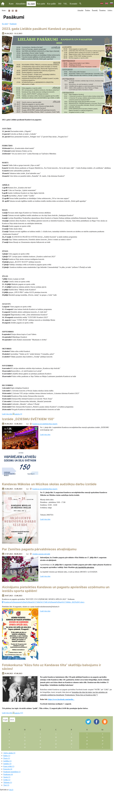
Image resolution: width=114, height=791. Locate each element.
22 (24, 744)
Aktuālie (80, 10)
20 (102, 740)
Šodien (87, 10)
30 (40, 747)
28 (9, 747)
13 (102, 737)
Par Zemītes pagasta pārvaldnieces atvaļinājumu (39, 549)
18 (71, 740)
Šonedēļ (95, 10)
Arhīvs (109, 10)
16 (40, 740)
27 (102, 744)
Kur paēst (41, 3)
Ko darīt (31, 3)
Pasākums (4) (8, 774)
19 (87, 740)
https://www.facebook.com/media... (61, 699)
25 (71, 744)
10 (56, 737)
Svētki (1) (6, 780)
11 (71, 737)
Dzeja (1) (6, 758)
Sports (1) (6, 777)
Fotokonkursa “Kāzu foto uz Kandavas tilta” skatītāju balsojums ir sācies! (51, 667)
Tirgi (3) (6, 785)
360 (59, 3)
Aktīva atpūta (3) (9, 753)
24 (56, 744)
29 (24, 747)
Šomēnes (102, 10)
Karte (11, 3)
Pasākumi (13, 24)
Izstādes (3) (7, 764)
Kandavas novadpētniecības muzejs (44, 424)
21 (9, 744)
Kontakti (73, 3)
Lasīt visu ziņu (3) (12, 414)
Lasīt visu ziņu (45, 434)
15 (24, 740)
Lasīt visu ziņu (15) (12, 713)
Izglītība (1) (7, 761)
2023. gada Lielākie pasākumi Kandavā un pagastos (41, 29)
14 (9, 740)
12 (87, 737)
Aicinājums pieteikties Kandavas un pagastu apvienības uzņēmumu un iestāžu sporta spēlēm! (55, 589)
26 (87, 744)
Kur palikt (51, 3)
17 (56, 740)
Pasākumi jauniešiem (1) (11, 772)
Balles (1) (6, 756)
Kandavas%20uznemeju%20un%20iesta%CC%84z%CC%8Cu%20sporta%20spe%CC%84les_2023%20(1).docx (44, 602)
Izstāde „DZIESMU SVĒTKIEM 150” (28, 419)
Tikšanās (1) (7, 782)
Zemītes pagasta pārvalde (41, 554)
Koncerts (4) (7, 769)
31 (9, 734)
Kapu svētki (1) (8, 766)
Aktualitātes (21, 3)
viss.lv (11, 790)
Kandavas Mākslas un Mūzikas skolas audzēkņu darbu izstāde (49, 484)
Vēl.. (65, 3)
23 (40, 744)
